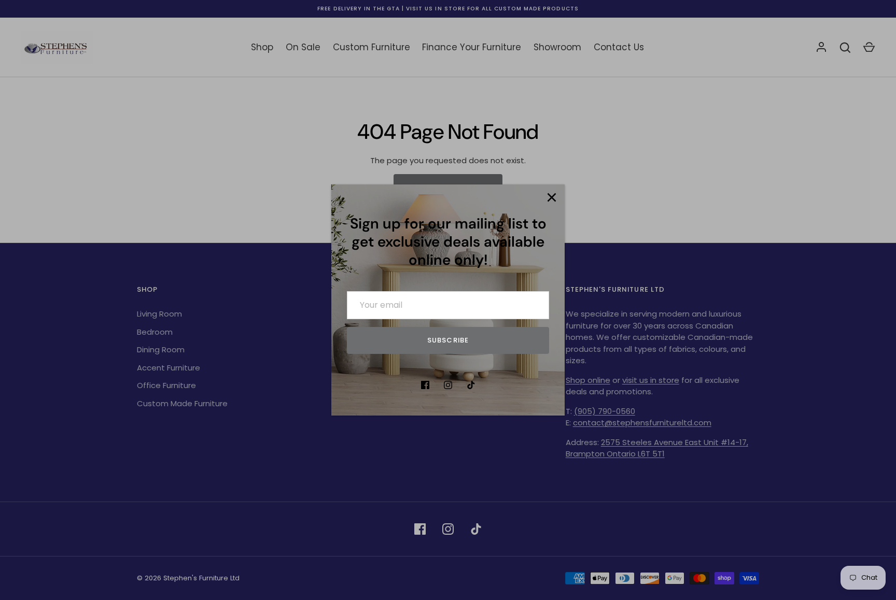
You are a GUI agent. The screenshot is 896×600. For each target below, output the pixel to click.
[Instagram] (448, 385)
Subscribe (447, 340)
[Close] (551, 197)
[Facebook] (425, 385)
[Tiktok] (470, 385)
